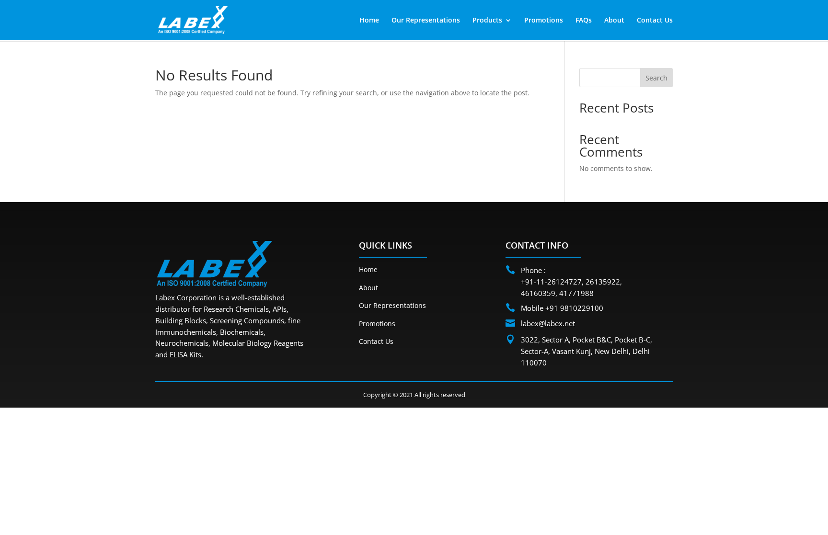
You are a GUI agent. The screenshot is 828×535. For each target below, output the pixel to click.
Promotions (543, 20)
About (614, 20)
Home (369, 20)
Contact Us (655, 20)
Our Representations (425, 20)
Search (656, 77)
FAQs (583, 20)
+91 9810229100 (574, 308)
